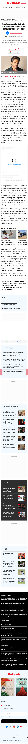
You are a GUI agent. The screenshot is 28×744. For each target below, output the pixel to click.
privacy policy (17, 716)
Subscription (7, 705)
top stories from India (9, 285)
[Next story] (27, 372)
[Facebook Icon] (7, 726)
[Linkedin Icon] (17, 726)
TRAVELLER (17, 7)
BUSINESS (4, 7)
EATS (23, 7)
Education (16, 287)
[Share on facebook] (9, 49)
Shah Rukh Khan (10, 76)
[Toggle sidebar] (4, 3)
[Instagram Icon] (14, 726)
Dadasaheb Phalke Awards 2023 (11, 308)
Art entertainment (11, 19)
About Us (4, 735)
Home (2, 19)
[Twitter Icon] (10, 726)
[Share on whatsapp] (18, 49)
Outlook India (6, 283)
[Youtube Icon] (21, 726)
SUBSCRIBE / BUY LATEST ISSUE (14, 721)
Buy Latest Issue (8, 708)
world (11, 289)
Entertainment (7, 287)
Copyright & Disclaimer (20, 735)
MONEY (11, 7)
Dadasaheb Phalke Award (9, 304)
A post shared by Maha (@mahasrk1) (14, 180)
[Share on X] (12, 49)
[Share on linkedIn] (15, 49)
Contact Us (10, 735)
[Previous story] (1, 372)
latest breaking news (17, 281)
